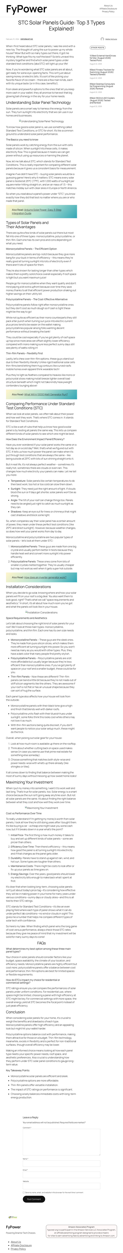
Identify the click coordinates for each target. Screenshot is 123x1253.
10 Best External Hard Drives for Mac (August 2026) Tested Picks (103, 58)
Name (25, 1159)
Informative (26, 39)
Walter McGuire (111, 39)
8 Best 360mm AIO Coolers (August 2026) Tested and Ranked (102, 100)
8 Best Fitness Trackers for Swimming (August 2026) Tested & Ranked (102, 72)
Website (26, 1181)
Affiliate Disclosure (108, 8)
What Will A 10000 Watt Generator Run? (46, 394)
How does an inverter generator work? (45, 577)
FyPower (26, 8)
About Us (108, 5)
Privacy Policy (108, 11)
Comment (27, 1127)
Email (25, 1170)
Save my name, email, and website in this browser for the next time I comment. (54, 1192)
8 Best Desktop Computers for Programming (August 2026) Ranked (102, 86)
